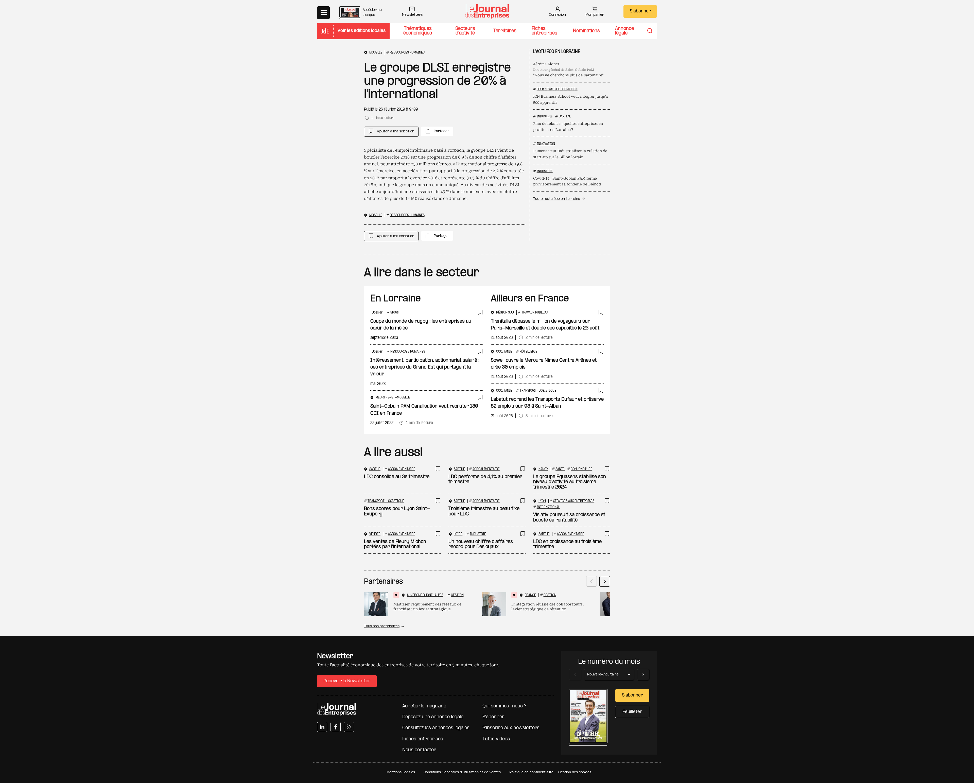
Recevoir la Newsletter (346, 681)
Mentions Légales (401, 772)
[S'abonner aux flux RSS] (349, 727)
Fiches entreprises (544, 31)
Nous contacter (419, 750)
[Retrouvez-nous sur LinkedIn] (322, 727)
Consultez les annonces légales (435, 728)
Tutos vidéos (496, 739)
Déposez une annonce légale (432, 717)
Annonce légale (624, 31)
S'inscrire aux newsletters (511, 728)
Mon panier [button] (594, 15)
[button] (391, 132)
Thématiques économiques (417, 31)
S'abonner (640, 11)
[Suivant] (604, 581)
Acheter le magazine (424, 706)
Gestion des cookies (574, 772)
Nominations (586, 31)
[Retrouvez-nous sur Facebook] (336, 727)
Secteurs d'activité (465, 31)
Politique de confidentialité (531, 772)
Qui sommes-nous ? (504, 706)
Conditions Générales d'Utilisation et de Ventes (462, 772)
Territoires (504, 31)
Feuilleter (632, 711)
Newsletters (412, 15)
